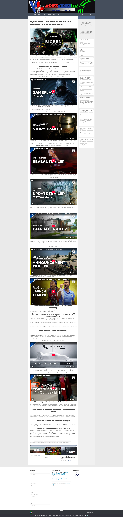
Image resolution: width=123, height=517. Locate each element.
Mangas (49, 14)
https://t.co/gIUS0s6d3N (55, 479)
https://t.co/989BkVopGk (62, 484)
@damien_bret (67, 472)
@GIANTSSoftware (67, 478)
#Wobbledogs (67, 483)
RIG (45, 442)
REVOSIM (42, 442)
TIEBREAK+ (60, 442)
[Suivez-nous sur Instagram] (85, 14)
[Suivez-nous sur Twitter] (83, 14)
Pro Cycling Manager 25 (33, 442)
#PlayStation (54, 484)
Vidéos (59, 14)
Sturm (38, 455)
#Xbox (57, 484)
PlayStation (39, 17)
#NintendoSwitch (61, 478)
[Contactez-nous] (90, 14)
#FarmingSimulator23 (55, 478)
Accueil (35, 14)
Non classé (32, 483)
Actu (80, 51)
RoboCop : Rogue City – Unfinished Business (52, 442)
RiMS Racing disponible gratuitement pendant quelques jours (68, 457)
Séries (54, 14)
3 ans (53, 475)
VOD (31, 503)
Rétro (31, 490)
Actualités (39, 14)
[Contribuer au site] (92, 512)
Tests (44, 14)
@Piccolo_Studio (54, 474)
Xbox (47, 17)
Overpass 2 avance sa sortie (36, 453)
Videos (32, 501)
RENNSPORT (39, 442)
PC (35, 17)
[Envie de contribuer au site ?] (93, 14)
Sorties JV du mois (89, 89)
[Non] (121, 515)
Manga (32, 481)
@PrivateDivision (62, 473)
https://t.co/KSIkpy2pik (61, 474)
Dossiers (32, 476)
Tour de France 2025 (65, 442)
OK (87, 515)
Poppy (32, 27)
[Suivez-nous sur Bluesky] (88, 14)
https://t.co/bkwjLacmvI (55, 473)
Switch (43, 17)
